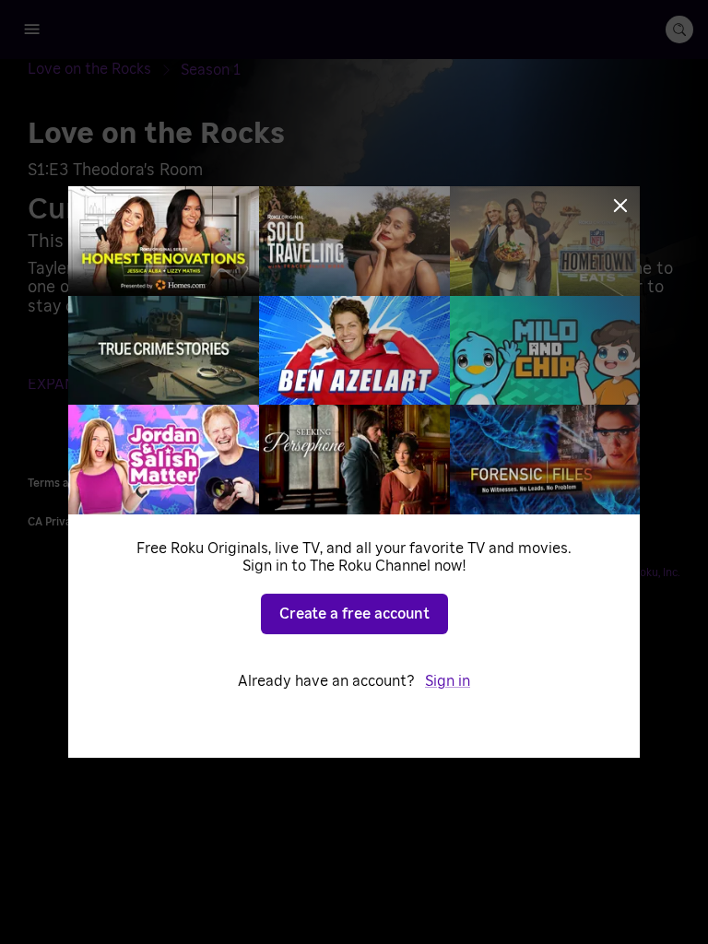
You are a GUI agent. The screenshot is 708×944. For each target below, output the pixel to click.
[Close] (620, 205)
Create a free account (354, 614)
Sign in (447, 681)
